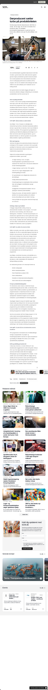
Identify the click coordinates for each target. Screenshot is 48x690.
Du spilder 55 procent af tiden (23, 227)
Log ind (35, 1)
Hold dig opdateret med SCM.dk (37, 687)
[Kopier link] (37, 67)
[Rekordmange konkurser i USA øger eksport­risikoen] (35, 451)
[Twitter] (32, 67)
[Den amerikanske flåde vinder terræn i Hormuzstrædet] (35, 426)
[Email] (34, 67)
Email (23, 538)
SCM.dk (17, 68)
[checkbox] (22, 544)
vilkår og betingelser (29, 544)
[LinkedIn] (29, 67)
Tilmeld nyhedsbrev (27, 548)
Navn (23, 533)
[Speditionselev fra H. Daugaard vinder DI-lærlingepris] (13, 451)
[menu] (45, 7)
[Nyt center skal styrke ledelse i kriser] (35, 474)
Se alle (41, 554)
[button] (37, 368)
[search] (41, 7)
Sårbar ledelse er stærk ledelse (23, 120)
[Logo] (5, 7)
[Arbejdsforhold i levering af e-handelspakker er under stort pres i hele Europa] (13, 427)
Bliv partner (41, 1)
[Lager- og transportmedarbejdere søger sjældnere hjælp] (13, 500)
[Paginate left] (3, 569)
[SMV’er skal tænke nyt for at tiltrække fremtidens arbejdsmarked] (35, 500)
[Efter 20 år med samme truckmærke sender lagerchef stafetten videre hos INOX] (24, 372)
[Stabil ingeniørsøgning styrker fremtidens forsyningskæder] (13, 475)
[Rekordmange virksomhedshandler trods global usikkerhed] (35, 402)
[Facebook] (26, 67)
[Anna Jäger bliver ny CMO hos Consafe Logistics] (13, 402)
